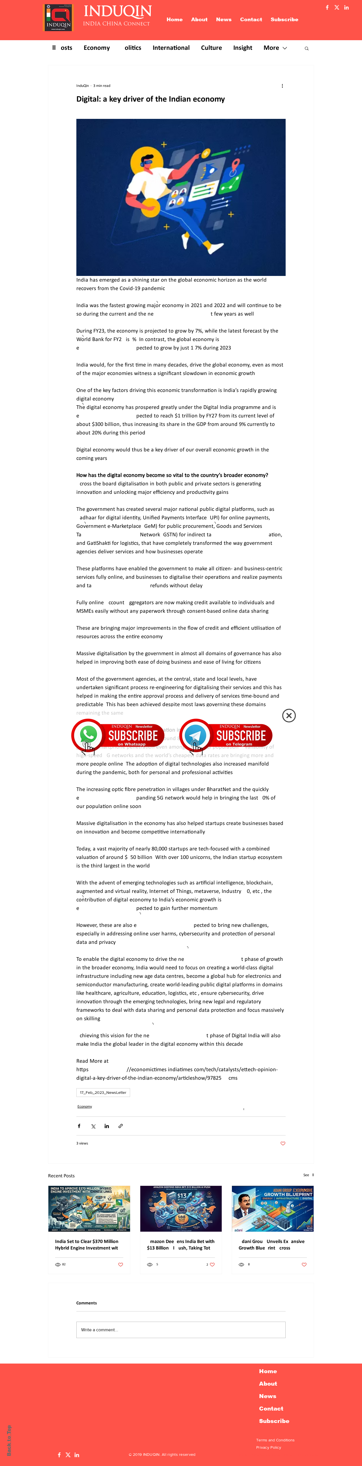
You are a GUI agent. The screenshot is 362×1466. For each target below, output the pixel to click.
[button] (289, 715)
